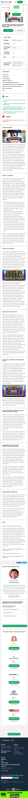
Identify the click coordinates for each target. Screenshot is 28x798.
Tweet (25, 562)
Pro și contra (5, 76)
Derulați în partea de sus (14, 734)
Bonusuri (3, 759)
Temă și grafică (6, 78)
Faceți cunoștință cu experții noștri (10, 764)
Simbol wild (20, 63)
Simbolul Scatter (17, 65)
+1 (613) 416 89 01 (4, 770)
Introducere (5, 74)
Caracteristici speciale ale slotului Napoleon (13, 84)
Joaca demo (19, 30)
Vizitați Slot (8, 30)
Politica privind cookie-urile (19, 748)
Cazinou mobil (4, 762)
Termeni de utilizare (18, 754)
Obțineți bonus (16, 14)
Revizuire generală (7, 88)
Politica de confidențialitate (18, 751)
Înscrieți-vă (16, 777)
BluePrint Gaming (17, 40)
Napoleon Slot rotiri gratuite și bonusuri (12, 86)
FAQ (3, 90)
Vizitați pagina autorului (14, 596)
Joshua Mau (14, 580)
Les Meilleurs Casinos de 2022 (6, 748)
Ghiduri (3, 757)
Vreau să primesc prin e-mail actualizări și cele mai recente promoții (13, 782)
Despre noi (16, 746)
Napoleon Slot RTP (7, 80)
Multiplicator (16, 62)
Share (19, 562)
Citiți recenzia (14, 650)
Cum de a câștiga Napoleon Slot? (10, 82)
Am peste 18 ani (5, 780)
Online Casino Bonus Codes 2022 (6, 751)
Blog (2, 761)
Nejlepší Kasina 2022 (5, 746)
